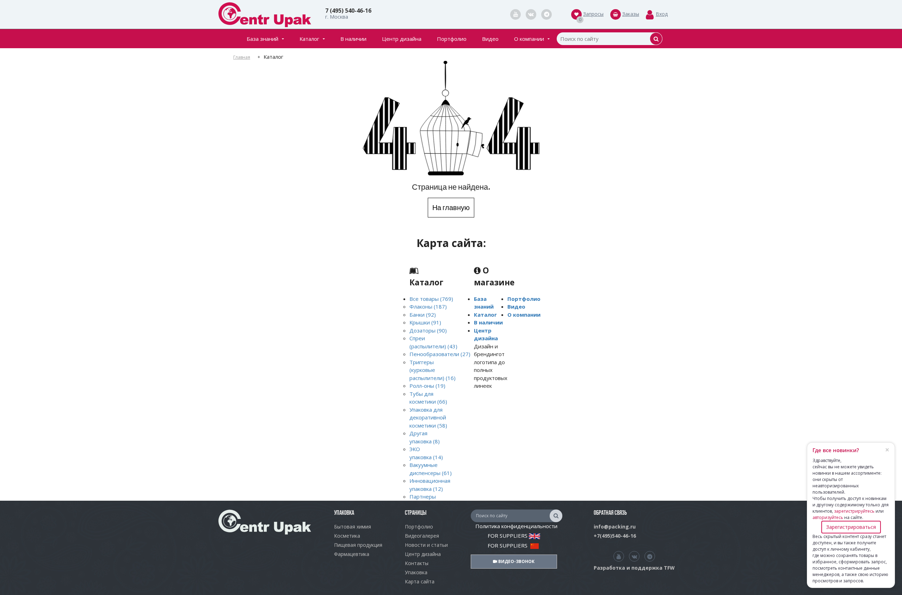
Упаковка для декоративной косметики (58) (428, 417)
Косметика (347, 535)
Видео (490, 38)
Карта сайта (419, 581)
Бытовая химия (352, 526)
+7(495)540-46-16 (615, 535)
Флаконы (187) (428, 306)
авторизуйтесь (828, 517)
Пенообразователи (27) (439, 353)
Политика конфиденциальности (516, 526)
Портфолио (452, 38)
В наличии (353, 38)
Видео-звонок (516, 561)
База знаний (262, 38)
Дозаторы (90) (428, 330)
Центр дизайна (401, 38)
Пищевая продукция (358, 545)
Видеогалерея (422, 535)
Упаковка (416, 572)
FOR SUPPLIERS (508, 535)
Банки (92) (422, 314)
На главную (451, 207)
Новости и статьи (426, 545)
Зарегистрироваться (851, 527)
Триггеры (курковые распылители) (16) (432, 370)
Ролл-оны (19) (427, 385)
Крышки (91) (425, 322)
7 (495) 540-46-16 (348, 10)
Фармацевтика (351, 554)
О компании (529, 38)
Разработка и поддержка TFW (634, 567)
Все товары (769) (431, 298)
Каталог (309, 38)
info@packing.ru (615, 526)
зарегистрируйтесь (854, 511)
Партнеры (422, 496)
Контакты (416, 563)
